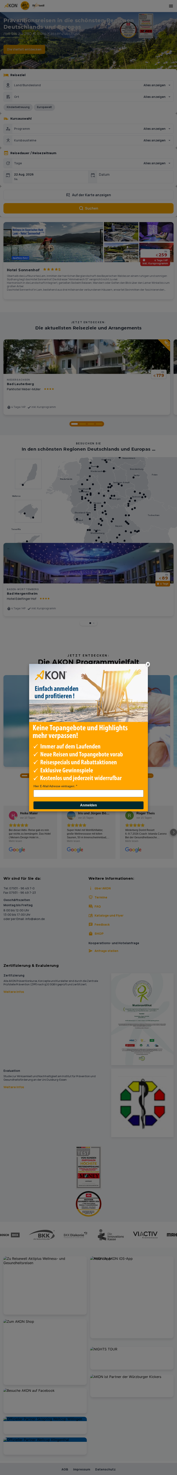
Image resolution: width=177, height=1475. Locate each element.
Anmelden (88, 805)
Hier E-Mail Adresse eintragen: (54, 786)
